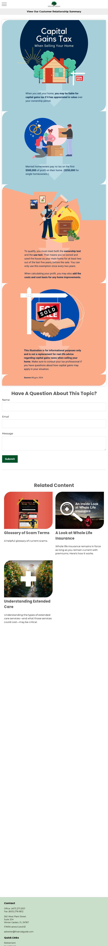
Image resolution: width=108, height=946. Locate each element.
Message (7, 433)
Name (6, 399)
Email (5, 416)
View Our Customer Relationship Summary (54, 11)
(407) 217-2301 (18, 908)
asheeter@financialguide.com (18, 931)
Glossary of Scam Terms (27, 532)
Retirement (10, 943)
